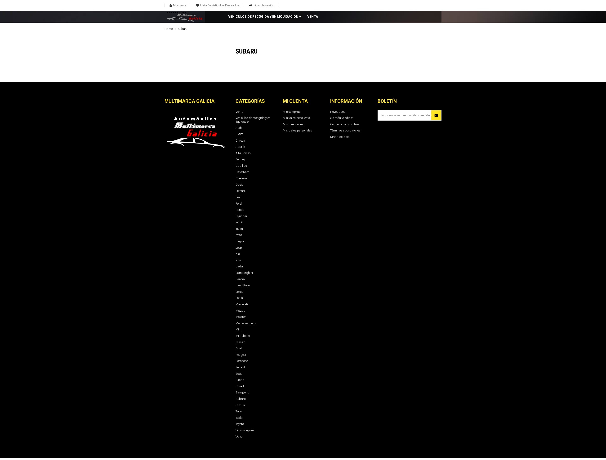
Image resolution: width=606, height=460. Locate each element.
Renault (241, 367)
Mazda (240, 310)
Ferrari (240, 191)
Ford (239, 203)
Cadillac (241, 165)
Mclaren (241, 317)
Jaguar (241, 241)
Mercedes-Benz (246, 323)
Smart (240, 386)
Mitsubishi (243, 336)
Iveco (239, 235)
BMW (239, 134)
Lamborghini (244, 273)
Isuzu (239, 228)
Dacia (240, 184)
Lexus (239, 291)
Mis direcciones (293, 124)
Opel (239, 348)
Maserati (242, 304)
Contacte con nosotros (344, 124)
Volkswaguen (245, 430)
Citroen (240, 140)
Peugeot (241, 354)
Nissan (240, 342)
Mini (238, 329)
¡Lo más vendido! (341, 118)
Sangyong (242, 392)
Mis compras (292, 111)
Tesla (239, 417)
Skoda (240, 380)
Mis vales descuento (296, 118)
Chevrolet (242, 178)
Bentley (240, 159)
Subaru (241, 399)
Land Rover (243, 285)
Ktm (238, 260)
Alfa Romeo (243, 153)
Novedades (337, 111)
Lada (239, 266)
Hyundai (241, 216)
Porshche (242, 361)
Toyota (240, 424)
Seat (239, 373)
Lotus (239, 298)
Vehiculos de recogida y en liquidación (263, 17)
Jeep (239, 247)
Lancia (240, 279)
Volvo (239, 436)
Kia (238, 254)
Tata (239, 411)
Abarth (240, 147)
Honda (240, 210)
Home (169, 29)
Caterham (242, 172)
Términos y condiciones (345, 130)
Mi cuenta (295, 101)
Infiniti (240, 222)
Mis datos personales (297, 130)
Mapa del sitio (339, 137)
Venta (312, 17)
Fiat (238, 197)
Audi (239, 128)
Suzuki (240, 405)
